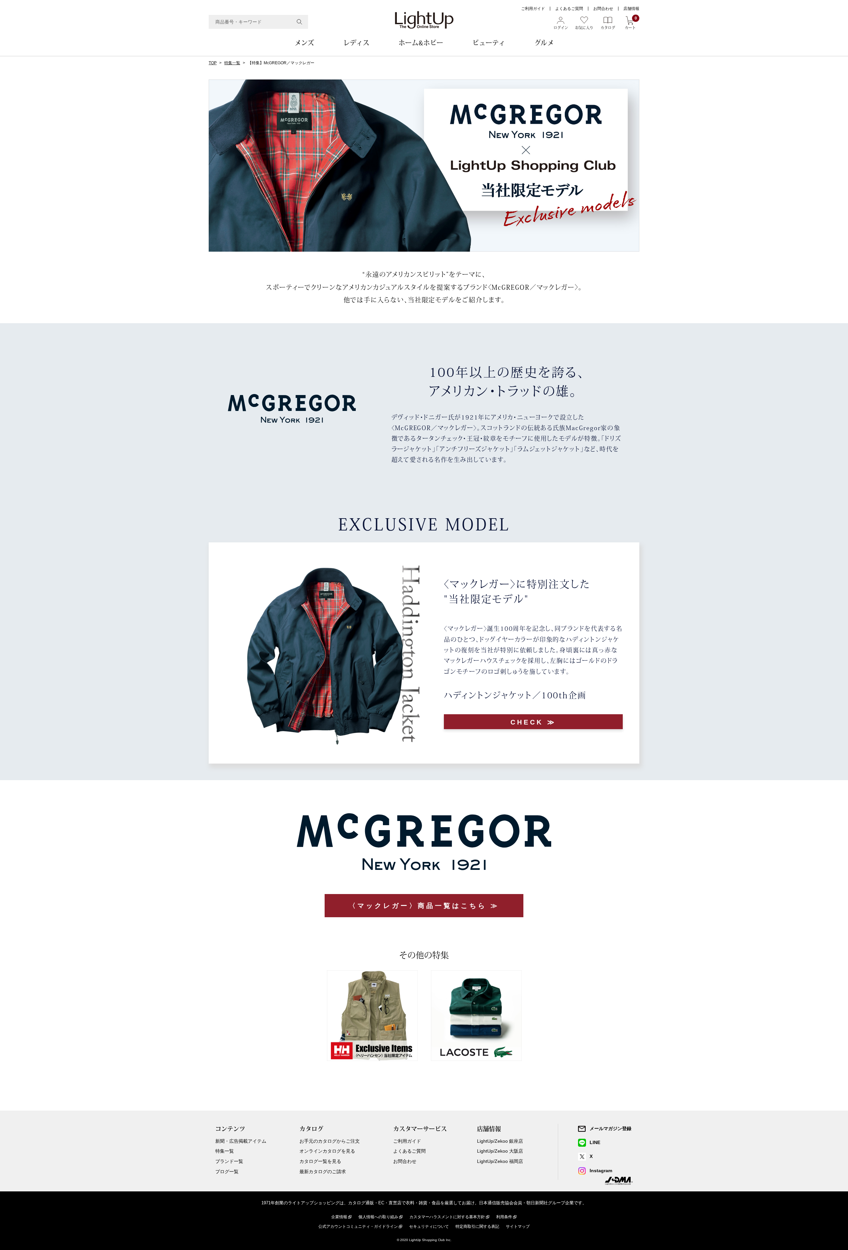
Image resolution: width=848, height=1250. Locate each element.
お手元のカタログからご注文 (329, 1141)
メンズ (304, 42)
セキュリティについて (429, 1226)
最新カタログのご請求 (322, 1171)
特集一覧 (232, 63)
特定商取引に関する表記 (477, 1226)
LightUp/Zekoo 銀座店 (500, 1141)
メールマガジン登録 (610, 1128)
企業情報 (339, 1217)
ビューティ (488, 42)
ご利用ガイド (533, 8)
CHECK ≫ (533, 722)
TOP (213, 63)
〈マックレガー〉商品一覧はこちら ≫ (424, 905)
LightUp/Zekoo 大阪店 (500, 1151)
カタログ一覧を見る (320, 1161)
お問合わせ (603, 8)
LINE (595, 1142)
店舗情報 (631, 8)
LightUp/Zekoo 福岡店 (500, 1161)
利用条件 (504, 1217)
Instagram (601, 1170)
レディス (356, 42)
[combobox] (258, 22)
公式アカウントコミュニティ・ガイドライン (358, 1226)
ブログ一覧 (226, 1171)
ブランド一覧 (229, 1161)
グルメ (544, 42)
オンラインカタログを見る (327, 1151)
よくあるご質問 (569, 8)
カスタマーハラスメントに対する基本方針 (447, 1217)
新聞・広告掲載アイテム (240, 1141)
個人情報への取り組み (378, 1217)
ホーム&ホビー (420, 42)
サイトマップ (518, 1226)
